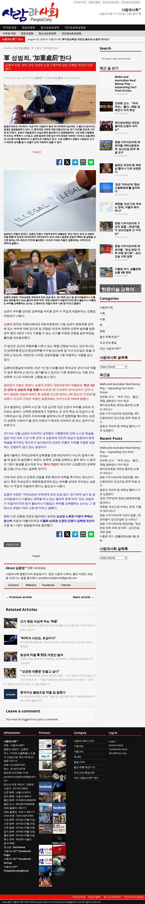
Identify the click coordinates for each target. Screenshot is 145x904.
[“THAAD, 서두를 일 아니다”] (59, 758)
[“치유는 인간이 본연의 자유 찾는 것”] (59, 863)
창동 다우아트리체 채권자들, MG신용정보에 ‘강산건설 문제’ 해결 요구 (127, 147)
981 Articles (37, 568)
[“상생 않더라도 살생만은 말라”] (45, 768)
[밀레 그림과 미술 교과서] (59, 821)
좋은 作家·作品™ (109, 337)
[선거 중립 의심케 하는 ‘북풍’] (10, 626)
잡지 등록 (9, 796)
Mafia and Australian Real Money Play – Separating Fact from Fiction (126, 83)
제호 (6, 745)
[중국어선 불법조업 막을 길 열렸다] (10, 697)
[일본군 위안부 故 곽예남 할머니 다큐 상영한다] (106, 171)
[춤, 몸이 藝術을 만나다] (58, 842)
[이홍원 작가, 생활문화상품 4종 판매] (106, 275)
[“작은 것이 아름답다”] (59, 768)
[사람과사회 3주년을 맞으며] (45, 853)
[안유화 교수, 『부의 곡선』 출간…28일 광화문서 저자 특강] (106, 109)
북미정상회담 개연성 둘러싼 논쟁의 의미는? (127, 126)
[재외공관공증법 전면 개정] (45, 863)
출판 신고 (9, 804)
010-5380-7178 (20, 772)
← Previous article (19, 597)
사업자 (7, 788)
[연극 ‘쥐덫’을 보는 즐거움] (45, 884)
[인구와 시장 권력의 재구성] (59, 874)
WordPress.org (117, 753)
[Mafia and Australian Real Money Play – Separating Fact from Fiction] (106, 83)
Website (31, 585)
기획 (102, 313)
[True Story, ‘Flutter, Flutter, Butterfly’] (45, 874)
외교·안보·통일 (55, 77)
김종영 (24, 749)
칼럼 (102, 331)
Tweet (36, 152)
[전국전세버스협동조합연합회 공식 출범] (59, 853)
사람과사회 (12, 544)
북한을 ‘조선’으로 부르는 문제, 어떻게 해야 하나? (128, 207)
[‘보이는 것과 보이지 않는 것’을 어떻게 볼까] (59, 789)
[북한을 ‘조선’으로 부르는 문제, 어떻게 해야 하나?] (106, 210)
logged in (27, 719)
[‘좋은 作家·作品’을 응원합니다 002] (45, 758)
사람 (102, 319)
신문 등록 (9, 792)
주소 (6, 753)
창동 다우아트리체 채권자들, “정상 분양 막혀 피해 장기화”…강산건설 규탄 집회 (128, 251)
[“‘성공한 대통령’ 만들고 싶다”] (10, 676)
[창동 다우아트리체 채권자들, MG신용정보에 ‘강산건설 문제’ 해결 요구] (106, 148)
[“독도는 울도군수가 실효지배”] (45, 800)
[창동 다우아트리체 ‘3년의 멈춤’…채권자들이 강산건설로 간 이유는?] (106, 229)
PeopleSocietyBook (16, 870)
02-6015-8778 (17, 768)
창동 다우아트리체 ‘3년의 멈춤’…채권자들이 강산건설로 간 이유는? (128, 228)
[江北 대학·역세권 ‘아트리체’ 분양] (45, 810)
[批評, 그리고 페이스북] (59, 810)
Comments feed (118, 749)
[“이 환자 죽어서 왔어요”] (59, 779)
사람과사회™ (17, 745)
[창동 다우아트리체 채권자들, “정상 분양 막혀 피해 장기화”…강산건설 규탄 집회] (106, 252)
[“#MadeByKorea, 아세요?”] (45, 789)
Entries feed (116, 745)
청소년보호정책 (111, 2)
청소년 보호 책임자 (14, 784)
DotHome (19, 847)
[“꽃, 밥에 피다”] (45, 779)
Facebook (48, 585)
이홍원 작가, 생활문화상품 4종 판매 (128, 270)
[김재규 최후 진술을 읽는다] (45, 842)
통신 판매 (9, 839)
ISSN (6, 815)
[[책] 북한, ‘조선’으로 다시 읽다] (59, 832)
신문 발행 (9, 827)
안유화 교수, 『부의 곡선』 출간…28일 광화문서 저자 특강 (127, 106)
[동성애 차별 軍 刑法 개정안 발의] (10, 659)
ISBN (6, 808)
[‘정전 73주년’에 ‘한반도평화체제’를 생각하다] (106, 190)
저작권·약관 (80, 2)
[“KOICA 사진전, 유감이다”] (10, 642)
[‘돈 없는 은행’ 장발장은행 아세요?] (45, 747)
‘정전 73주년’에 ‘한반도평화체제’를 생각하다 (127, 188)
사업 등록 (9, 819)
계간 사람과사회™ (110, 348)
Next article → (83, 597)
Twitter (66, 585)
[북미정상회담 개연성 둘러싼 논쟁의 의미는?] (106, 129)
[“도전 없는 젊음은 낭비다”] (59, 747)
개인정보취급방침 (131, 2)
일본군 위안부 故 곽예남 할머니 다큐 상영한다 (128, 168)
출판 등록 (9, 800)
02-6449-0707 (17, 764)
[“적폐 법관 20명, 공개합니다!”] (45, 821)
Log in (112, 741)
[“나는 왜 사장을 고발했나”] (59, 800)
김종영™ (39, 77)
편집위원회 (94, 2)
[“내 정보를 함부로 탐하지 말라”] (45, 832)
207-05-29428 (20, 788)
